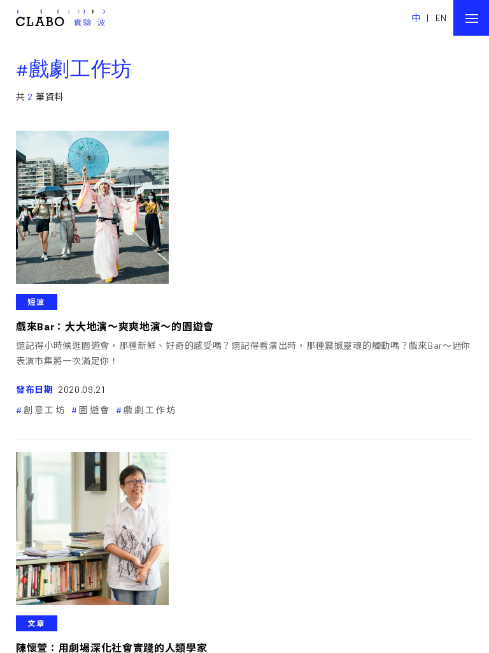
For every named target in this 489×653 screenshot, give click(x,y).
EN (441, 17)
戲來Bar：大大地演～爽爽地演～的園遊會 (115, 326)
